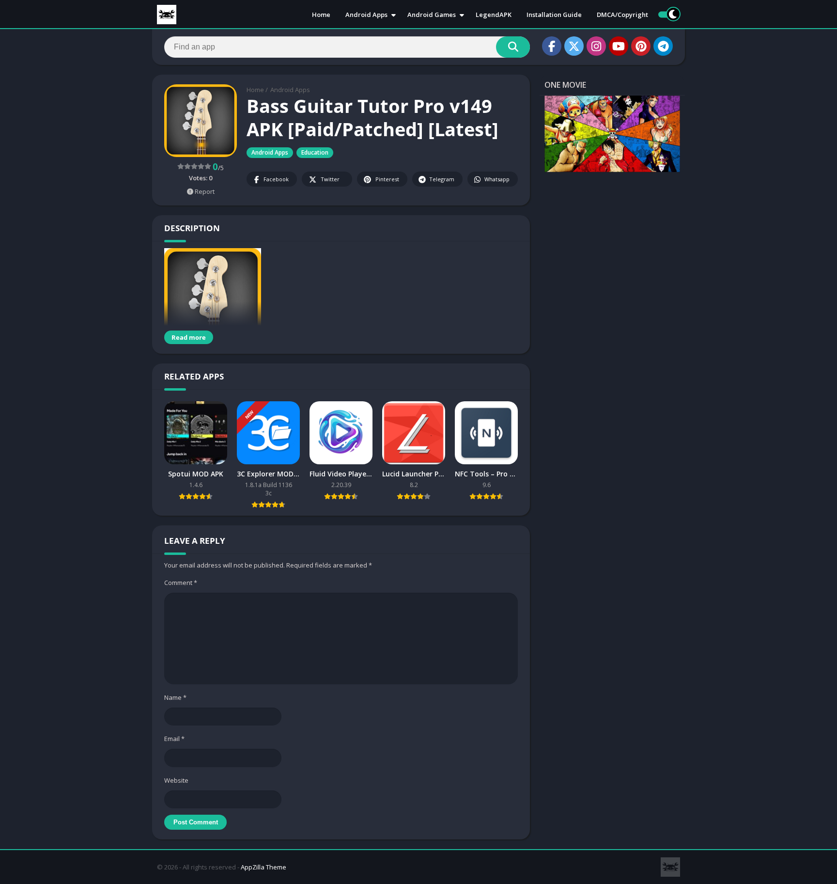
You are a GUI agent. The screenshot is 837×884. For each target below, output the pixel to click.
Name (175, 697)
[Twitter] (574, 46)
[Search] (513, 47)
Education (314, 152)
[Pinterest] (641, 46)
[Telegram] (663, 46)
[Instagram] (596, 46)
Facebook (276, 179)
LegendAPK (494, 14)
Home (321, 14)
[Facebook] (551, 46)
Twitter (330, 179)
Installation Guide (554, 14)
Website (176, 780)
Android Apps (366, 14)
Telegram (441, 179)
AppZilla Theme (263, 867)
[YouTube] (618, 46)
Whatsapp (497, 179)
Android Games (431, 14)
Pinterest (387, 179)
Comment (180, 582)
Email (174, 738)
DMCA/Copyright (622, 14)
